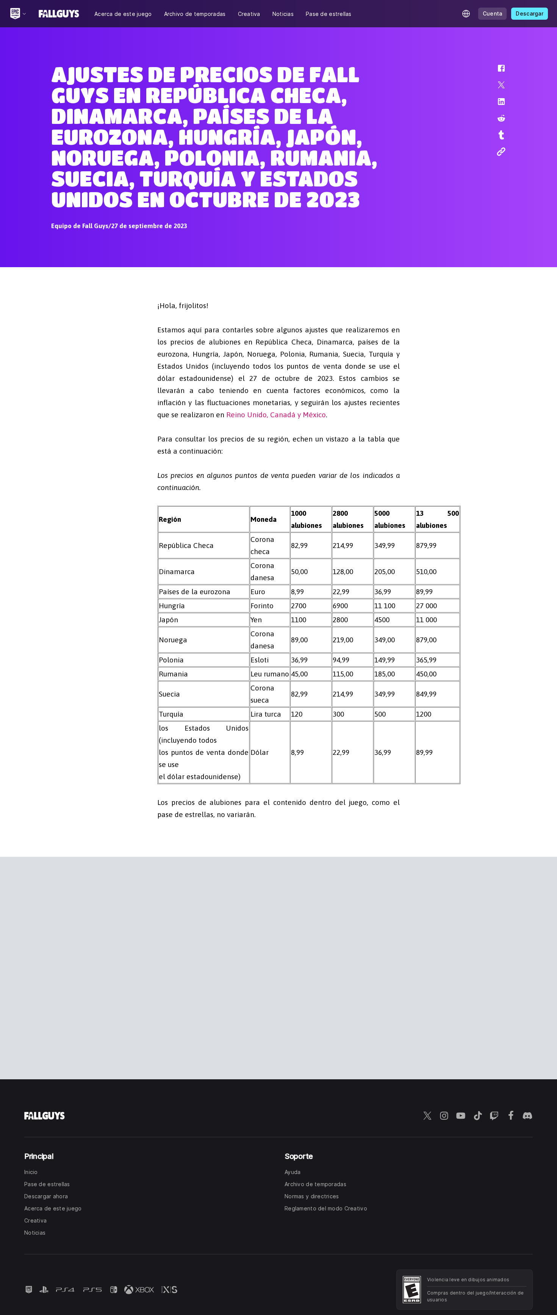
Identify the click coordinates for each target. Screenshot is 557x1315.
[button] (496, 72)
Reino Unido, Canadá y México (276, 414)
